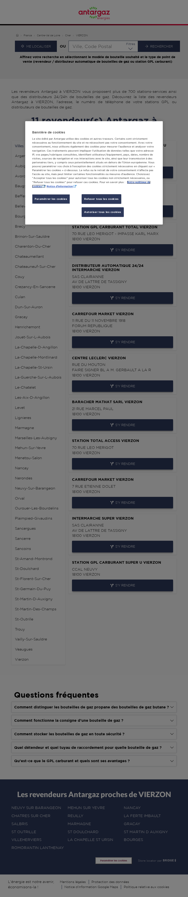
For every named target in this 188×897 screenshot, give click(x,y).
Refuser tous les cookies (101, 199)
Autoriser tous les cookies (102, 212)
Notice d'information (60, 186)
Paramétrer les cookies (51, 199)
